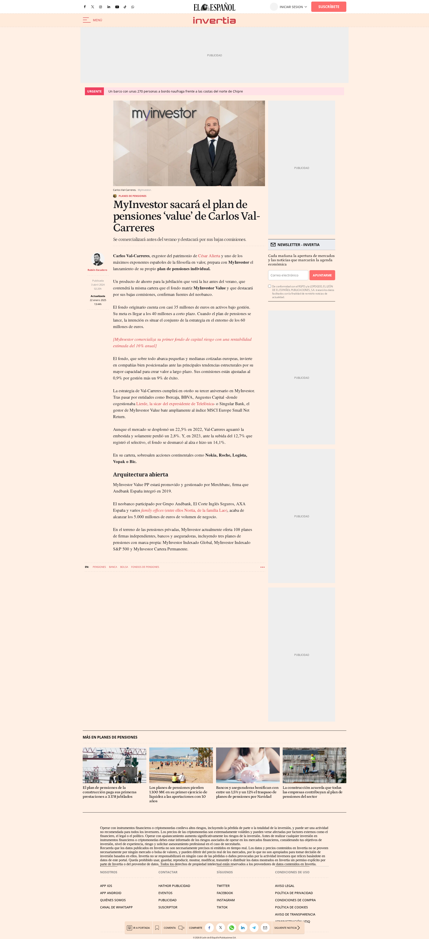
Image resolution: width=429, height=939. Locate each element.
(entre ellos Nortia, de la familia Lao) (184, 510)
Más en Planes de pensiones (110, 737)
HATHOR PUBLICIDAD (174, 886)
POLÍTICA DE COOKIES (291, 907)
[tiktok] (125, 6)
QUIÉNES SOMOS (113, 900)
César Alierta (209, 255)
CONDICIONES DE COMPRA (295, 900)
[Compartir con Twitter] (221, 927)
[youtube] (117, 7)
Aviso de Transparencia (295, 914)
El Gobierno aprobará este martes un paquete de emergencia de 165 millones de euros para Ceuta (186, 91)
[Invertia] (214, 20)
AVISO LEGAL (284, 886)
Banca (113, 566)
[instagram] (101, 7)
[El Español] (214, 7)
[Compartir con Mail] (266, 927)
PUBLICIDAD (167, 900)
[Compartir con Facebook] (210, 927)
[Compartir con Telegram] (255, 927)
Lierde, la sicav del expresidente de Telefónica (175, 403)
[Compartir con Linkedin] (244, 927)
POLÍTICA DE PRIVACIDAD (294, 893)
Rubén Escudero (97, 270)
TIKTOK (222, 907)
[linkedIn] (109, 6)
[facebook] (85, 7)
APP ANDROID (110, 893)
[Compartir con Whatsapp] (232, 927)
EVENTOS (165, 893)
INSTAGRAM (226, 900)
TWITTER (223, 886)
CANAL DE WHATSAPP (116, 907)
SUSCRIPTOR (167, 907)
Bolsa (124, 566)
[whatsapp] (133, 6)
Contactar (167, 872)
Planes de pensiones (132, 196)
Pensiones (99, 566)
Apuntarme (322, 275)
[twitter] (92, 6)
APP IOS (106, 886)
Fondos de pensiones (145, 566)
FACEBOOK (225, 893)
